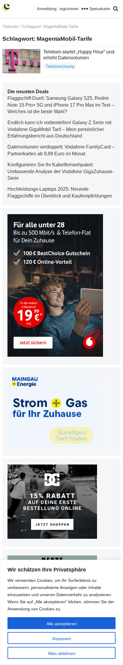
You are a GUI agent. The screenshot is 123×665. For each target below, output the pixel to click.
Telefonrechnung (60, 66)
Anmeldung (46, 9)
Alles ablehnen (62, 653)
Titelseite (10, 26)
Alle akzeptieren (62, 623)
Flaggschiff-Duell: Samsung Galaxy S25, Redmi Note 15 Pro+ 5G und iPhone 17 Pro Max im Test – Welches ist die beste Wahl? (60, 105)
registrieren (69, 9)
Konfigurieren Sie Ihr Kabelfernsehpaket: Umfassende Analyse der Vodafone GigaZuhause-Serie (60, 171)
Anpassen (61, 638)
